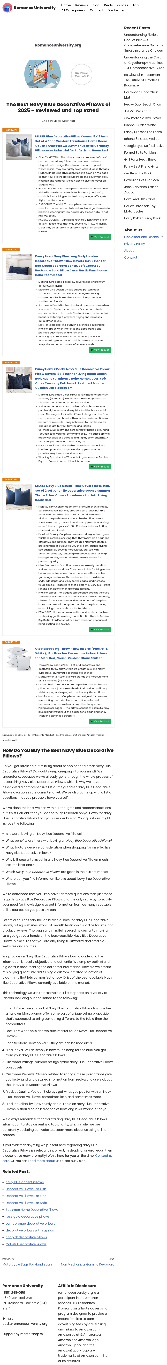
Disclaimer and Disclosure (144, 237)
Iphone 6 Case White (140, 125)
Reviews (81, 5)
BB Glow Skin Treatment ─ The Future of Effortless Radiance (143, 80)
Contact (96, 10)
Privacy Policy (134, 244)
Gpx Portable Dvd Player (142, 118)
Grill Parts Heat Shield (140, 159)
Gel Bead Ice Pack (138, 173)
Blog (95, 5)
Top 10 (138, 5)
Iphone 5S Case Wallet (141, 139)
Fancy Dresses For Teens (143, 132)
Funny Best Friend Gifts (141, 166)
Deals (108, 5)
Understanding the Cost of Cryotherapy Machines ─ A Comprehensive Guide (144, 62)
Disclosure (116, 10)
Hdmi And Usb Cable (140, 199)
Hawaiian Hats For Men (141, 180)
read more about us (43, 1161)
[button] (84, 10)
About (129, 250)
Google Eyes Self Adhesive (144, 146)
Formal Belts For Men (140, 152)
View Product (101, 237)
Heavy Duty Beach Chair (142, 104)
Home (66, 5)
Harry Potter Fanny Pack (142, 218)
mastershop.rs (31, 1334)
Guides (122, 5)
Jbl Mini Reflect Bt (137, 111)
